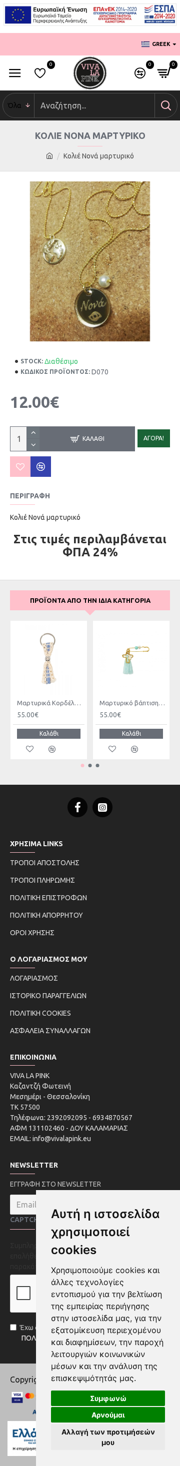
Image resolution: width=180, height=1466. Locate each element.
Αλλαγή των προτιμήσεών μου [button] (108, 1437)
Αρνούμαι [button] (108, 1415)
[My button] (165, 105)
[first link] (49, 156)
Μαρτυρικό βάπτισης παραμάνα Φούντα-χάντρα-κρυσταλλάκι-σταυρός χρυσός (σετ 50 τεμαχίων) (133, 702)
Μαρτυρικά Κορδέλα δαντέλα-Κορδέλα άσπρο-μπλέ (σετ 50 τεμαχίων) (50, 702)
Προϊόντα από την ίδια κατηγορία (90, 600)
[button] (82, 765)
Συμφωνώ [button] (108, 1398)
